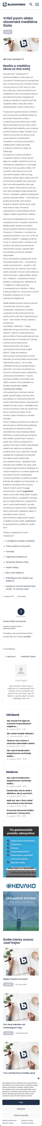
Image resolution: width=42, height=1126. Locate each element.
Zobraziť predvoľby (21, 1115)
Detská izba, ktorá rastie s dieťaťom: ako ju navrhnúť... (20, 792)
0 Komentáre (21, 596)
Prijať (21, 1102)
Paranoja (10, 551)
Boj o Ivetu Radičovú (15, 572)
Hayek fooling (12, 567)
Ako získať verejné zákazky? (20, 733)
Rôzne (7, 32)
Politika (8, 984)
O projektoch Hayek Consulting (20, 541)
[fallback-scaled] (21, 44)
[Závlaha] (21, 930)
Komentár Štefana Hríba (17, 562)
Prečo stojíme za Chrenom (18, 546)
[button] (38, 1078)
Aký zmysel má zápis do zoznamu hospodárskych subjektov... (19, 723)
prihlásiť (27, 636)
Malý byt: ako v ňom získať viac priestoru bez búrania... (20, 802)
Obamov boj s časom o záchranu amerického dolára (21, 742)
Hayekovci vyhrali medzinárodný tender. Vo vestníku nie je (20, 587)
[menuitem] (36, 4)
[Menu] (36, 4)
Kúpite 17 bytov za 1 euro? (15, 979)
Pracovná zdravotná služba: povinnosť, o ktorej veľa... (20, 812)
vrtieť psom (30, 521)
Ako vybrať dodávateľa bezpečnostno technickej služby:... (19, 753)
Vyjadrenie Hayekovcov (16, 556)
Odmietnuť (21, 1109)
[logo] (15, 4)
